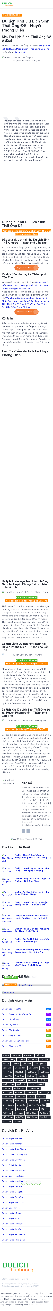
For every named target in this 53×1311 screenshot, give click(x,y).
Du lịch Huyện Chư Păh (12, 1186)
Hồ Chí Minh (8, 1109)
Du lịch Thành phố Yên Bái (14, 1170)
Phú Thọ (45, 1068)
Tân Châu (29, 301)
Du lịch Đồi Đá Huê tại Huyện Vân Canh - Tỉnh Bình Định (32, 940)
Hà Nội (6, 1055)
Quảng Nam (19, 1088)
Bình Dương (8, 1105)
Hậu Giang (32, 1117)
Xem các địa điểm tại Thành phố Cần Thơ (26, 600)
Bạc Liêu (6, 307)
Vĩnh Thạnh (44, 285)
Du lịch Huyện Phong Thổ (13, 1240)
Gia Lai (31, 1096)
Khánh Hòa (31, 1092)
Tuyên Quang (9, 1059)
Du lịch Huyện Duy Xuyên (13, 1160)
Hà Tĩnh (43, 1080)
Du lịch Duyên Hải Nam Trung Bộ (26, 1014)
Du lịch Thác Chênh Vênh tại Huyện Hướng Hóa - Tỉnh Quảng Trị (33, 856)
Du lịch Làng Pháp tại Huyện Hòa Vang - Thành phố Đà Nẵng (32, 869)
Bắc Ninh (19, 1072)
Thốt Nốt (33, 285)
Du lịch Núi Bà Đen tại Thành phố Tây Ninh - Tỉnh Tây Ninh (32, 930)
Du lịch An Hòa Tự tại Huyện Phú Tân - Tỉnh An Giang (32, 893)
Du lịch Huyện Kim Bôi (12, 1138)
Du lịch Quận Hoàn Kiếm (13, 1176)
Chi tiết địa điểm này (26, 597)
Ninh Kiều (41, 282)
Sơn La (6, 1063)
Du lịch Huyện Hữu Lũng (13, 1223)
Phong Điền (15, 288)
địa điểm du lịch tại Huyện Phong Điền (26, 47)
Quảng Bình (8, 1084)
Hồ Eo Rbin (11, 990)
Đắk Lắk (41, 1096)
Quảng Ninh (20, 1068)
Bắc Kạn (40, 1055)
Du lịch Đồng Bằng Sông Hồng (26, 1041)
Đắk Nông (7, 1100)
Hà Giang (16, 1055)
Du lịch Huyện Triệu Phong (14, 1149)
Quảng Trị (21, 1084)
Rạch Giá (11, 304)
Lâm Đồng (20, 1100)
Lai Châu (44, 1059)
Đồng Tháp (31, 1113)
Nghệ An (32, 1080)
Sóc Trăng (42, 304)
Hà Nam (30, 1076)
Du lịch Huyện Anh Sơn (12, 1229)
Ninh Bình (7, 1080)
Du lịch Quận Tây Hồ (11, 1208)
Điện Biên (32, 1059)
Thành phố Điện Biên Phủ (29, 977)
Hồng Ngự (18, 301)
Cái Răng (23, 285)
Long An (21, 1109)
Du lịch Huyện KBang (11, 1213)
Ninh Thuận (44, 1092)
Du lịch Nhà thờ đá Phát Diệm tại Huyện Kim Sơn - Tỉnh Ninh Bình (32, 916)
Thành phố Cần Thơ (11, 15)
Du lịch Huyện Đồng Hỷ (12, 1192)
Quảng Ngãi (33, 1088)
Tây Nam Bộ (19, 52)
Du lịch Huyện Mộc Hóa (12, 1181)
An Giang (44, 1113)
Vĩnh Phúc (7, 1072)
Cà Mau (26, 307)
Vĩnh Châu (16, 307)
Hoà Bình (27, 1063)
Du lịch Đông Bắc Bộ (26, 1035)
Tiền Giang (33, 1109)
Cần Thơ (20, 1117)
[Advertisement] (26, 91)
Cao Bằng (28, 1055)
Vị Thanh (21, 304)
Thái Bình (19, 1076)
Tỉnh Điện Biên (11, 977)
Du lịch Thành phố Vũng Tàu (14, 1154)
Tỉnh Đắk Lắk (10, 985)
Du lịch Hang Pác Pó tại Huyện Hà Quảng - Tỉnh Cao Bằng (32, 880)
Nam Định (42, 1076)
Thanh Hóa (20, 1080)
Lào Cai (21, 1059)
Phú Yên (18, 1092)
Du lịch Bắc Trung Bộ (26, 1009)
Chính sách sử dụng (10, 1279)
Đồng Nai (21, 1105)
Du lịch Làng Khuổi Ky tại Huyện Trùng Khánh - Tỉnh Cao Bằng (31, 903)
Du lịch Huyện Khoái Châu (13, 1202)
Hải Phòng (44, 1072)
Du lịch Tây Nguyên (26, 1030)
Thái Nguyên (40, 1063)
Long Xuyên (42, 298)
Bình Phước (33, 1100)
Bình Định (7, 1092)
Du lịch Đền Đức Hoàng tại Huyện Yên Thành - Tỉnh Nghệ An (32, 964)
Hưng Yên (7, 1076)
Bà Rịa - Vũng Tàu (37, 1105)
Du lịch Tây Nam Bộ (26, 1024)
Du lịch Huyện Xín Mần (12, 1144)
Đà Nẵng (7, 1088)
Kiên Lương (40, 301)
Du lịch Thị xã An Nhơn (12, 1165)
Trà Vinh (31, 304)
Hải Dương (31, 1072)
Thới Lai (26, 288)
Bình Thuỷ (12, 285)
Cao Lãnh (30, 298)
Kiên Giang (8, 1117)
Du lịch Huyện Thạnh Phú (13, 1234)
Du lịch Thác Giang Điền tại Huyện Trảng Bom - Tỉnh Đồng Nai (32, 950)
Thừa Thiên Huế (36, 1084)
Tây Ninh (45, 1100)
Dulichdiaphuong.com (10, 1286)
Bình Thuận (8, 1096)
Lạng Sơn (7, 1068)
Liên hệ (25, 1279)
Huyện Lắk (23, 985)
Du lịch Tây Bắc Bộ (26, 1019)
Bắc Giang (33, 1068)
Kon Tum (21, 1096)
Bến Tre (44, 1109)
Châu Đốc (7, 301)
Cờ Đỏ (5, 288)
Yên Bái (15, 1063)
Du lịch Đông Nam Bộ (26, 1046)
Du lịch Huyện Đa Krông (12, 1197)
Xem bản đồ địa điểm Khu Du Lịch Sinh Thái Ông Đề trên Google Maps (27, 232)
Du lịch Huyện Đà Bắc (11, 1218)
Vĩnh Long (11, 298)
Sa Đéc (21, 298)
